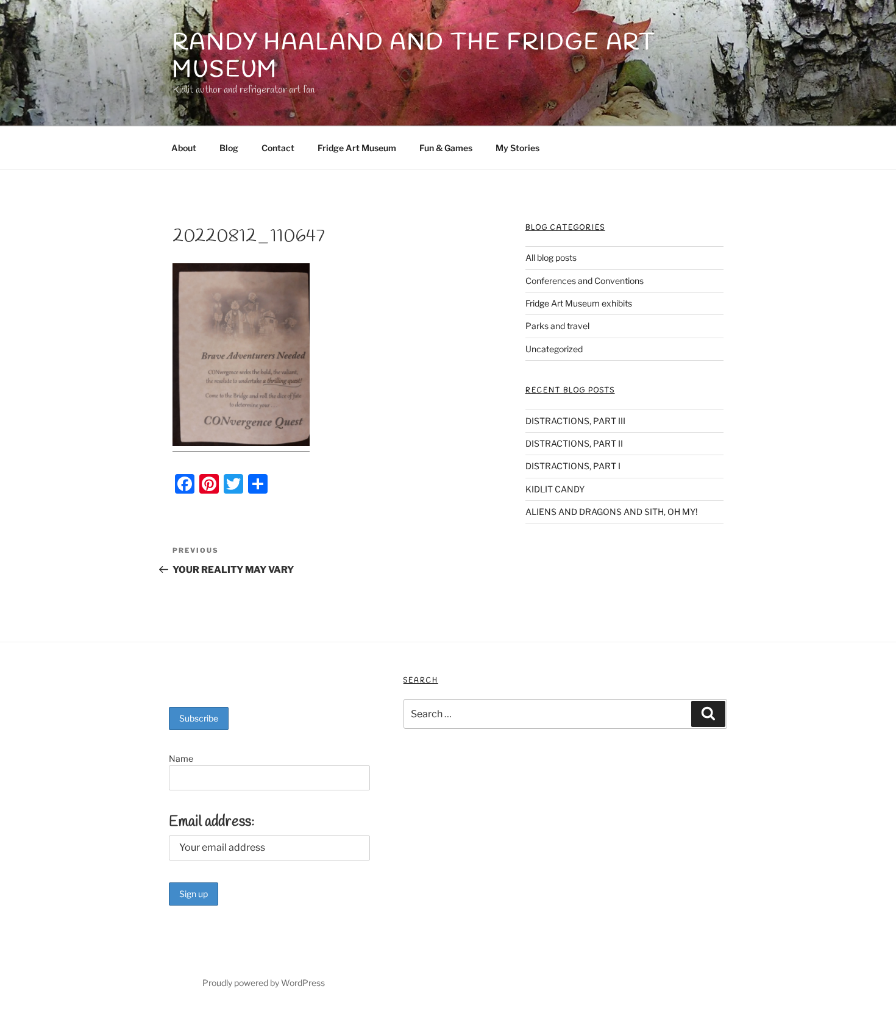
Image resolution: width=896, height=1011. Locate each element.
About (183, 148)
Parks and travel (557, 326)
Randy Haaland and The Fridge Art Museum (414, 56)
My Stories (517, 148)
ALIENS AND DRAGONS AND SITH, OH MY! (611, 511)
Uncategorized (554, 349)
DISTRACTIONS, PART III (575, 421)
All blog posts (551, 257)
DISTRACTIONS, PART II (574, 443)
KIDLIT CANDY (555, 489)
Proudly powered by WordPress (263, 982)
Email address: (212, 822)
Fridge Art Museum (357, 148)
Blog (228, 148)
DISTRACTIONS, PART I (572, 466)
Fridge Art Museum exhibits (578, 303)
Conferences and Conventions (584, 280)
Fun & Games (445, 148)
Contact (277, 148)
